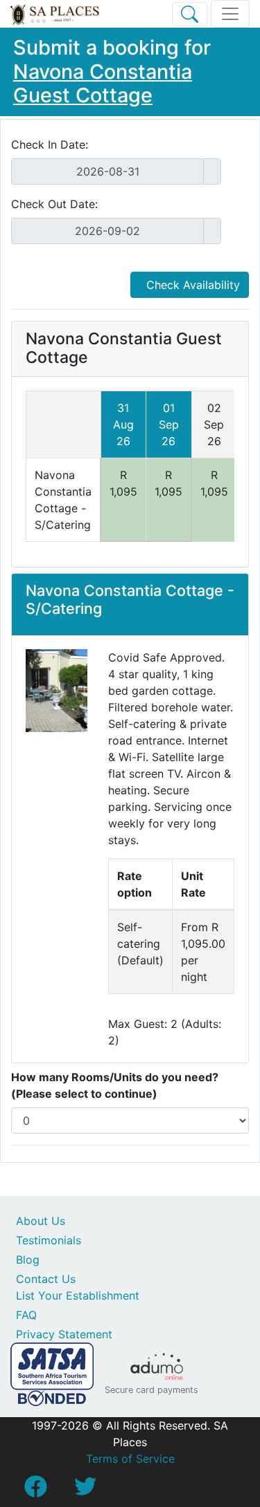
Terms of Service (130, 1459)
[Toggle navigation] (230, 14)
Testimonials (48, 1240)
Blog (28, 1259)
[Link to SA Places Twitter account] (85, 1490)
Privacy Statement (64, 1334)
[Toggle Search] (189, 14)
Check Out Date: (54, 204)
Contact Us (46, 1279)
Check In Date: (49, 144)
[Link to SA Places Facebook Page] (35, 1490)
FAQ (26, 1315)
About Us (40, 1221)
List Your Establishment (77, 1295)
